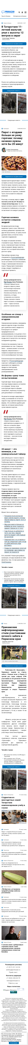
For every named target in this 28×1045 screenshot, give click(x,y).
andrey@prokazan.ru (13, 970)
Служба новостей (7, 641)
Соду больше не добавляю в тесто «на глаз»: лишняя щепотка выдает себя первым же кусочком (14, 534)
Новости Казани (7, 23)
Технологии (6, 850)
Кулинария (6, 128)
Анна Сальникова (12, 149)
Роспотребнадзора (17, 257)
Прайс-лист (13, 972)
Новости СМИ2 (6, 93)
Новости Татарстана (8, 794)
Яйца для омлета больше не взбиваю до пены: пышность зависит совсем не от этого (14, 526)
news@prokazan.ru (13, 981)
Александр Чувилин (8, 38)
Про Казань (8, 282)
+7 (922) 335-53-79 (13, 978)
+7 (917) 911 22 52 (13, 967)
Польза (5, 623)
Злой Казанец (6, 562)
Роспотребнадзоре (16, 361)
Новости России (7, 942)
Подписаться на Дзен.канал (14, 43)
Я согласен (13, 1043)
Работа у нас (13, 983)
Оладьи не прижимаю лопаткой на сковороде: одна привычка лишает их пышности (15, 550)
